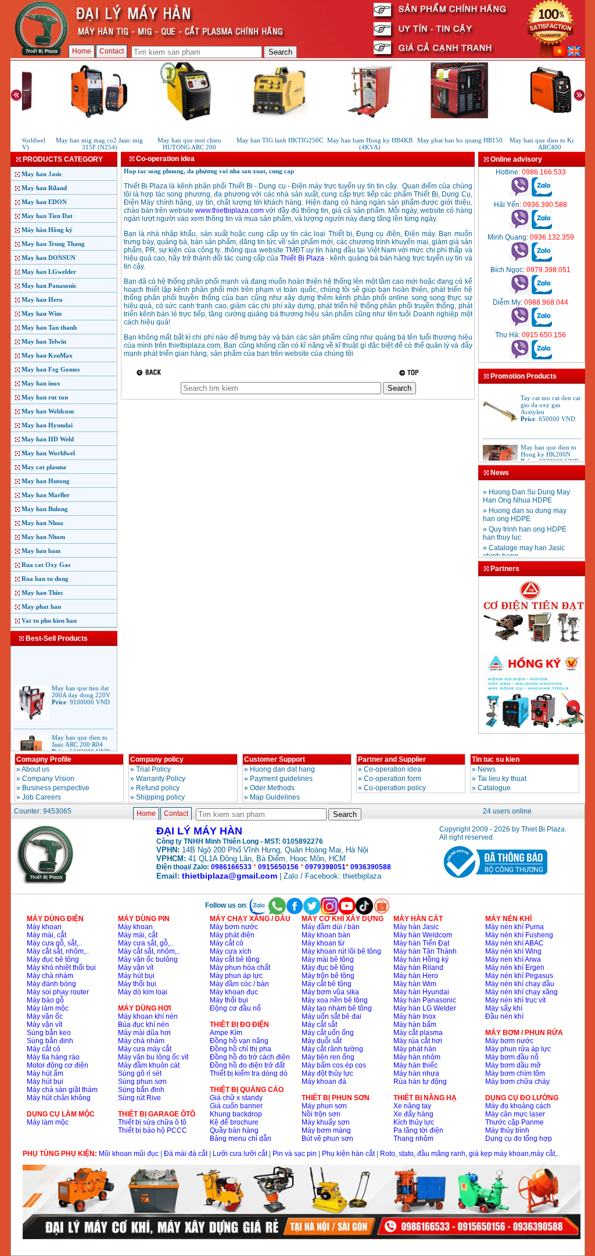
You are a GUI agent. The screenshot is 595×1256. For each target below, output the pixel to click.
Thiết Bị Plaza (302, 258)
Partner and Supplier (392, 759)
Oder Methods (272, 788)
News (487, 769)
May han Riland (44, 187)
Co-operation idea (392, 769)
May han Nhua (42, 522)
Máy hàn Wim (414, 984)
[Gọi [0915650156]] (520, 357)
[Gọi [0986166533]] (520, 194)
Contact (111, 51)
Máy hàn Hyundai (421, 992)
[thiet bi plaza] (46, 881)
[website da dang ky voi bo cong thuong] (493, 880)
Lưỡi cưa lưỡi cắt (240, 1154)
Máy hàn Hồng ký (47, 229)
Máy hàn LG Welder (424, 1008)
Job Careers (41, 797)
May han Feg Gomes (50, 369)
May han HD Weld (47, 439)
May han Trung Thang (53, 243)
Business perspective (55, 788)
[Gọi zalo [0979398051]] (542, 292)
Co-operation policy (395, 788)
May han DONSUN (48, 257)
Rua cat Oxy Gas (45, 564)
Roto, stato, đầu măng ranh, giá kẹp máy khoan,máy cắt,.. (470, 1154)
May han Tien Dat (47, 215)
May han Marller (45, 494)
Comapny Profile (43, 759)
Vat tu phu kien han (49, 620)
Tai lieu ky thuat (502, 779)
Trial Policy (153, 769)
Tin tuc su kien (495, 759)
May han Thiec (42, 592)
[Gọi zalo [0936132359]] (542, 259)
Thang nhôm (413, 1138)
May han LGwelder (48, 271)
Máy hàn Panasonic (424, 1000)
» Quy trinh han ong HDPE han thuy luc (525, 528)
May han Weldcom (47, 411)
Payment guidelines (281, 779)
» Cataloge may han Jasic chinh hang (524, 547)
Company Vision (48, 779)
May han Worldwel (48, 452)
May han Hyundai (47, 425)
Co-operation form (392, 779)
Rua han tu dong (45, 578)
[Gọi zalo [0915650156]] (542, 357)
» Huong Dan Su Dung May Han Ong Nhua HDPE (526, 491)
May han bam (40, 550)
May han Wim (41, 313)
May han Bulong (44, 508)
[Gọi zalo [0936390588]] (542, 227)
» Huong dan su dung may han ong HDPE (525, 510)
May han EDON (44, 201)
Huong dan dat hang (282, 769)
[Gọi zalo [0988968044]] (542, 324)
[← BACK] (150, 372)
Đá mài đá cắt (185, 1154)
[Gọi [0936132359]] (520, 259)
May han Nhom (43, 536)
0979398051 (325, 867)
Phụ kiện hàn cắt (348, 1154)
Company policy (157, 759)
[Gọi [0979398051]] (520, 292)
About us (35, 769)
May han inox (40, 383)
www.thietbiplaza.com (229, 210)
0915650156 (278, 867)
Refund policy (158, 788)
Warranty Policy (160, 779)
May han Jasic (41, 173)
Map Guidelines (275, 797)
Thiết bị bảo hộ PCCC (152, 1130)
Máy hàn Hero (415, 976)
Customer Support (274, 759)
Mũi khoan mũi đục (129, 1154)
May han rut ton (44, 397)
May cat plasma (43, 466)
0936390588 (370, 867)
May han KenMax (47, 355)
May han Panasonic (49, 285)
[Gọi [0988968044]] (520, 324)
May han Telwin (43, 341)
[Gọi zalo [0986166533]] (542, 194)
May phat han (41, 606)
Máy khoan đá (324, 1081)
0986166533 (231, 867)
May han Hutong (45, 480)
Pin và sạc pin (295, 1154)
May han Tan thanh (49, 327)
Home (81, 51)
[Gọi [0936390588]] (520, 227)
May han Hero (42, 299)
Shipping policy (160, 797)
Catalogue (494, 788)
